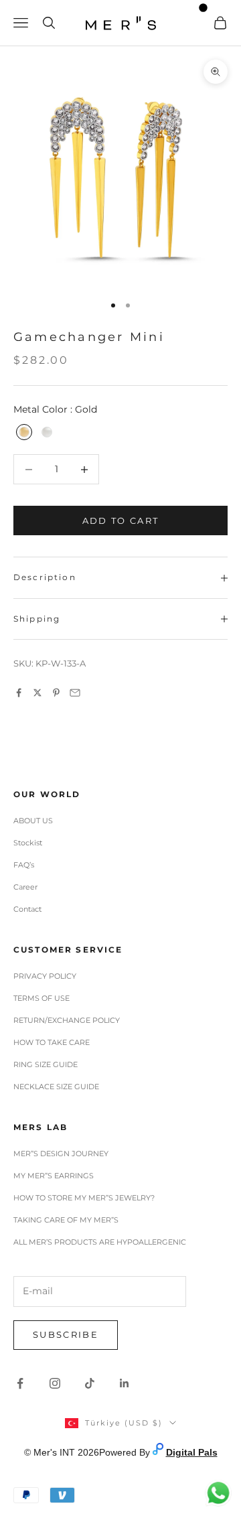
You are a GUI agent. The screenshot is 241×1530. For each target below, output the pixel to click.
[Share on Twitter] (37, 692)
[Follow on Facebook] (20, 1383)
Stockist (27, 842)
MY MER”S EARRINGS (53, 1175)
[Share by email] (75, 692)
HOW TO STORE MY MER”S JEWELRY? (84, 1197)
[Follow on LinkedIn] (124, 1383)
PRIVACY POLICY (44, 976)
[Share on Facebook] (18, 692)
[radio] (22, 432)
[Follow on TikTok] (89, 1383)
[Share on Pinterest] (56, 692)
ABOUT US (33, 820)
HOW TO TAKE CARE (51, 1042)
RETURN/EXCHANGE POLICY (66, 1020)
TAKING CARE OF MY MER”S (65, 1220)
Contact (27, 909)
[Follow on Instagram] (55, 1383)
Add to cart (120, 520)
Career (25, 887)
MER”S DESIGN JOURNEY (60, 1153)
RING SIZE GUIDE (45, 1064)
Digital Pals (192, 1452)
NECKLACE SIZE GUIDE (56, 1086)
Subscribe (65, 1334)
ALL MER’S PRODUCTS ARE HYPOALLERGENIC (99, 1242)
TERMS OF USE (41, 998)
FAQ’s (23, 865)
